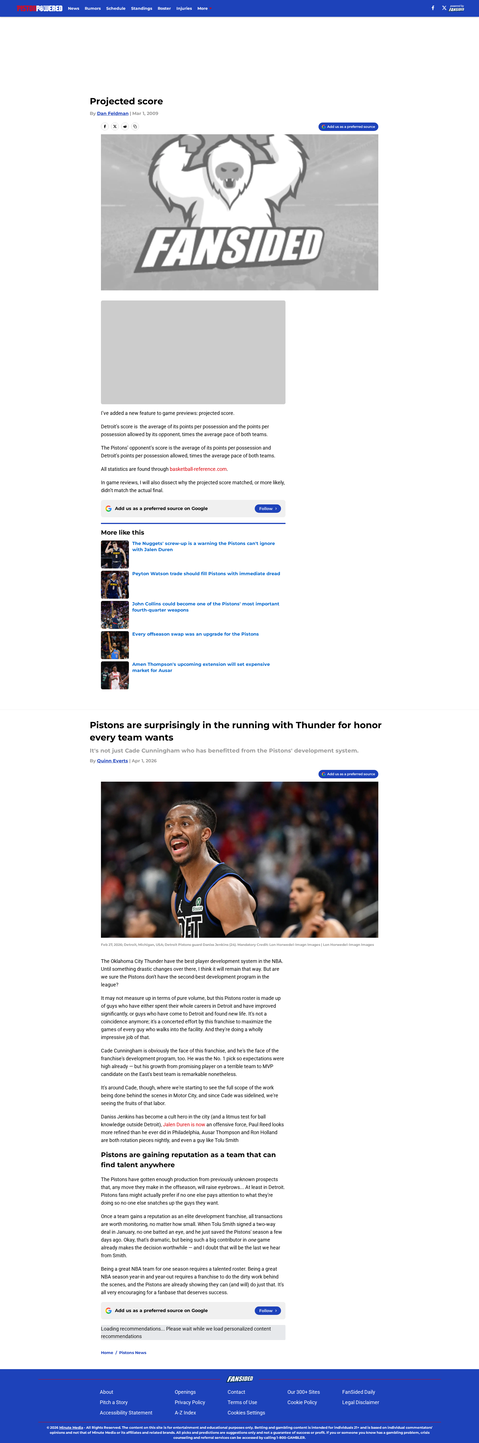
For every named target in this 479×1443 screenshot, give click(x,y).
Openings (185, 1392)
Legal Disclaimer (360, 1402)
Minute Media (71, 1427)
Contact (236, 1392)
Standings (141, 8)
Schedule (116, 8)
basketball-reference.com (198, 469)
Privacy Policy (190, 1402)
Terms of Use (242, 1402)
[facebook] (433, 8)
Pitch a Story (114, 1402)
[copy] (135, 126)
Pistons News (132, 1352)
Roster (164, 8)
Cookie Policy (302, 1402)
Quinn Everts (112, 760)
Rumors (93, 8)
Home (107, 1352)
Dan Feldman (113, 113)
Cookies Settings (246, 1413)
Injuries (184, 8)
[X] (444, 8)
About (106, 1392)
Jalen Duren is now (184, 1124)
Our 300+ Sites (303, 1392)
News (73, 8)
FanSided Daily (358, 1392)
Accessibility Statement (126, 1413)
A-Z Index (185, 1413)
